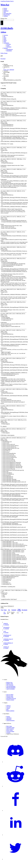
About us (8, 705)
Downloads (24, 610)
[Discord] (15, 762)
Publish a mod (9, 683)
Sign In (11, 1)
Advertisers (8, 717)
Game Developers (10, 720)
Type (2, 610)
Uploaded (13, 610)
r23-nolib (5, 613)
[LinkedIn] (15, 834)
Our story (8, 706)
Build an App (9, 682)
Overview (5, 35)
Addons (3, 32)
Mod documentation (10, 687)
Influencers (8, 719)
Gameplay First (9, 697)
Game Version (19, 610)
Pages (4, 41)
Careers (8, 708)
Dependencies (9, 49)
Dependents (9, 50)
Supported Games (10, 727)
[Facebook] (15, 810)
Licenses (8, 732)
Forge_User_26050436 (8, 69)
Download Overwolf (11, 698)
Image (4, 37)
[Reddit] (15, 786)
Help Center (9, 726)
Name (5, 610)
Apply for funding (10, 688)
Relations (5, 48)
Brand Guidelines (10, 710)
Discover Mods (9, 694)
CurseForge (3, 1)
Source (5, 40)
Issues (4, 39)
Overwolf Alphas (10, 731)
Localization (6, 43)
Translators (8, 46)
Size (9, 610)
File (4, 36)
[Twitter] (15, 859)
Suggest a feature (10, 699)
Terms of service (10, 728)
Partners (8, 716)
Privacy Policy (9, 730)
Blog (7, 709)
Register (8, 1)
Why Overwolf (9, 685)
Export (7, 45)
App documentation (10, 686)
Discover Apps (9, 696)
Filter (2, 607)
